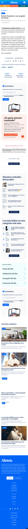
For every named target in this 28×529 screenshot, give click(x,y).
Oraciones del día (9, 283)
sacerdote (5, 378)
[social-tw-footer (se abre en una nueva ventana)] (15, 509)
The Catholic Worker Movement (19, 20)
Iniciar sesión (17, 478)
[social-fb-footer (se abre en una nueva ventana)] (12, 509)
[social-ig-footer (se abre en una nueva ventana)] (17, 509)
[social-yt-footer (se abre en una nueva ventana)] (10, 509)
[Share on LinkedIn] (15, 61)
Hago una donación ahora (10, 134)
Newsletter (14, 496)
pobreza (4, 67)
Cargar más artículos (14, 212)
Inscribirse (6, 99)
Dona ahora (13, 5)
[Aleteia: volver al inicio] (14, 2)
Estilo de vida (14, 488)
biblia (4, 403)
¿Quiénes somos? (14, 517)
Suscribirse (10, 478)
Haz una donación (14, 515)
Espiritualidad (4, 10)
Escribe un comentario (14, 163)
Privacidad (14, 524)
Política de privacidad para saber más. (13, 96)
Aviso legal (14, 520)
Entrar (18, 158)
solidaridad (10, 67)
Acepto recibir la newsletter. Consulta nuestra (13, 96)
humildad (4, 427)
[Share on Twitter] (18, 61)
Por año (14, 504)
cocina (4, 328)
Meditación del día (10, 274)
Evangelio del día (9, 278)
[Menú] (5, 2)
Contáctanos (14, 522)
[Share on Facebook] (13, 61)
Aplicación (14, 498)
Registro (5, 5)
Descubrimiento (14, 490)
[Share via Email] (20, 61)
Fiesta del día (8, 269)
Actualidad (14, 485)
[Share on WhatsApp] (22, 61)
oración (4, 354)
